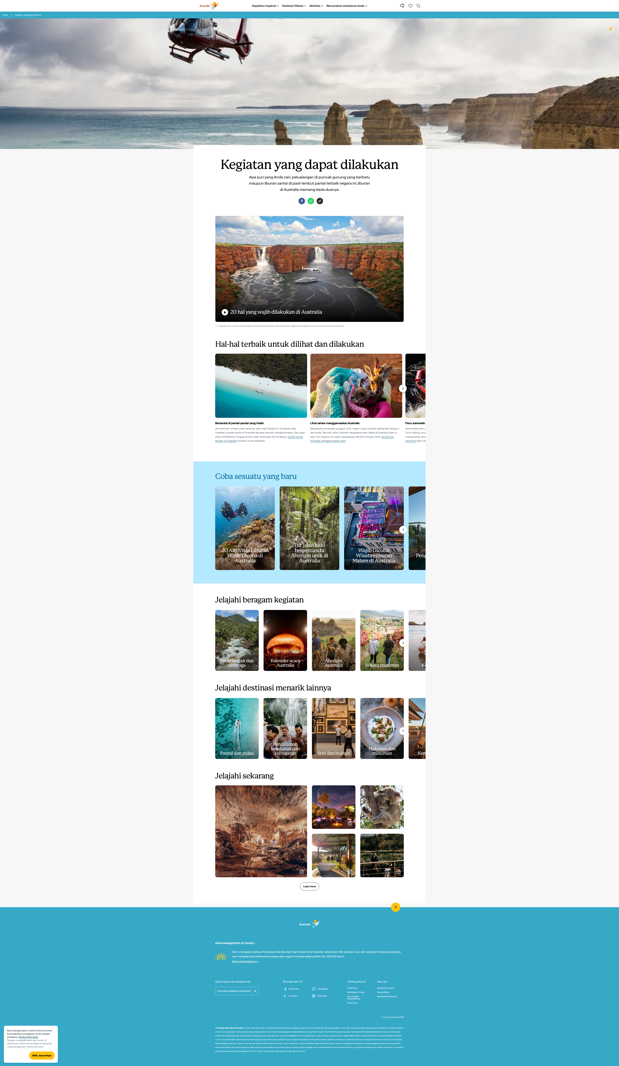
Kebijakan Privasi (355, 992)
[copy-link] (320, 201)
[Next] (403, 388)
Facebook (294, 989)
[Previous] (217, 388)
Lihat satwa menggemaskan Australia (334, 423)
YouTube (293, 996)
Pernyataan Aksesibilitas (353, 997)
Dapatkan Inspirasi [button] (264, 5)
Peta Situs (352, 988)
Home (5, 15)
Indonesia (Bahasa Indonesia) (233, 990)
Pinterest (322, 996)
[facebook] (302, 201)
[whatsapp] (311, 201)
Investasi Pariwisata (387, 996)
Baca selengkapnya (244, 961)
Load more (309, 886)
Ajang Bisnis (383, 992)
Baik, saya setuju (41, 1055)
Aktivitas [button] (314, 5)
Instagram (323, 989)
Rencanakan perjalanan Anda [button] (345, 5)
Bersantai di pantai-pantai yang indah (239, 423)
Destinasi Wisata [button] (292, 5)
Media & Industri (385, 988)
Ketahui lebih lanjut (28, 1037)
